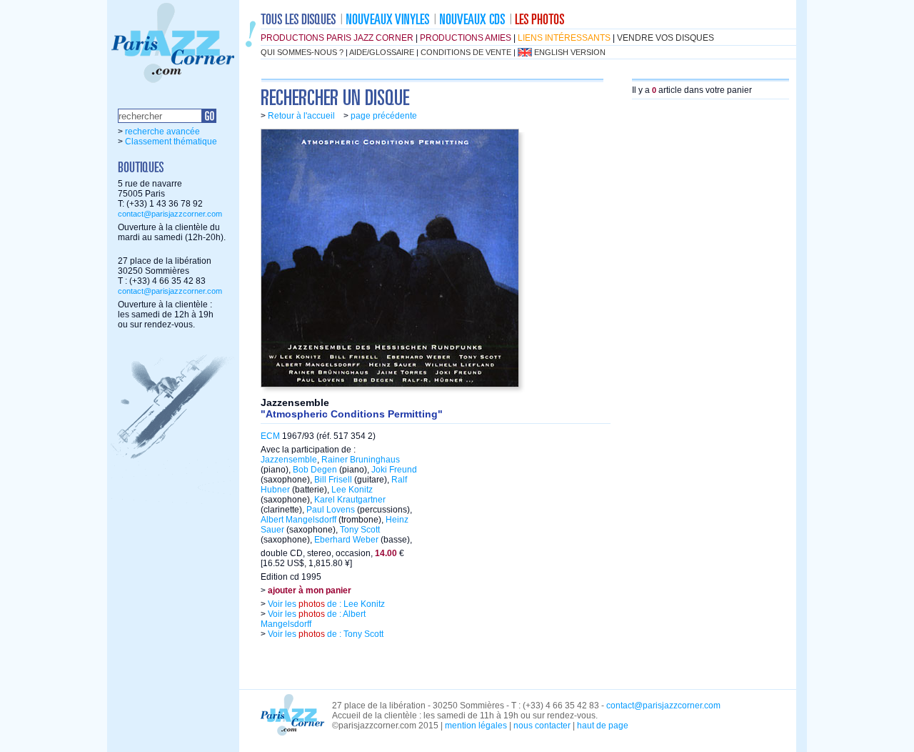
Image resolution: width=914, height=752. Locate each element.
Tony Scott (360, 530)
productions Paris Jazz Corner (337, 38)
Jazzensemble (289, 460)
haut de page (602, 726)
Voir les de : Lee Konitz (325, 604)
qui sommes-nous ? (302, 52)
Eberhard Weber (346, 540)
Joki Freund (394, 470)
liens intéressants (564, 38)
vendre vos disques (665, 38)
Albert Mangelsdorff (298, 520)
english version (570, 52)
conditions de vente (466, 52)
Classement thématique (171, 142)
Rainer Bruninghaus (360, 460)
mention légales (476, 726)
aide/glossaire (381, 52)
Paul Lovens (330, 510)
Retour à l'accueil (301, 116)
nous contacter (542, 726)
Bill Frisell (333, 480)
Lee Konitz (352, 490)
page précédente (384, 116)
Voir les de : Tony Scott (324, 634)
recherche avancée (162, 132)
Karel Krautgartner (350, 500)
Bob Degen (315, 470)
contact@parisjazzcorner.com (170, 213)
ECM (270, 436)
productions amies (465, 38)
